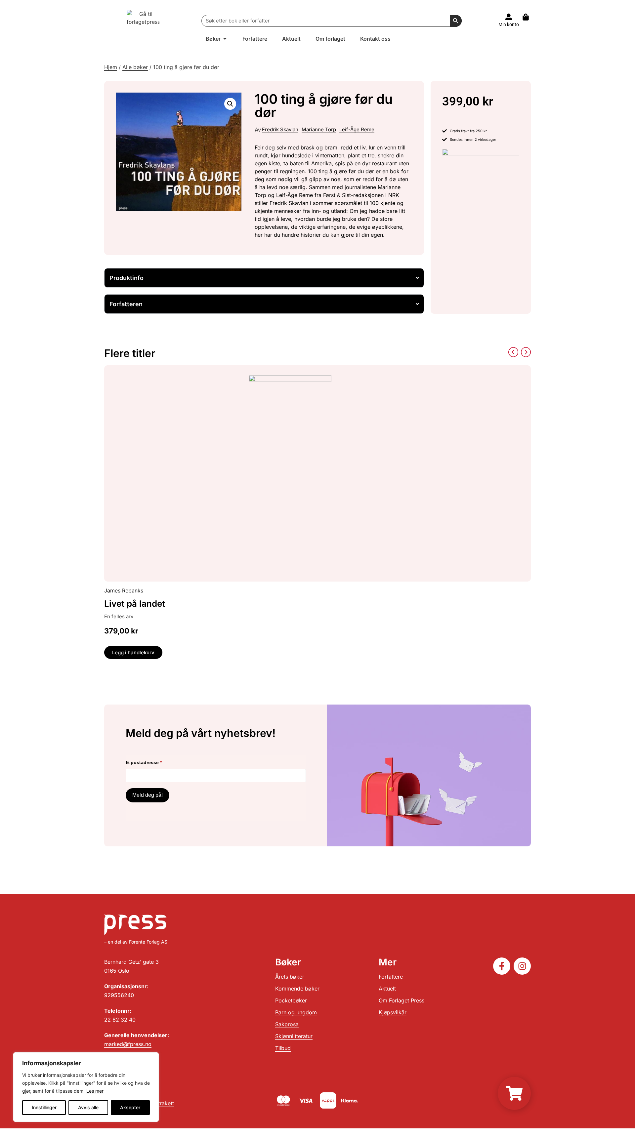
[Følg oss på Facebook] (501, 966)
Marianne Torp (319, 129)
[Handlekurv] (529, 17)
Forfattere (391, 976)
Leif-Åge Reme (356, 129)
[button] (230, 104)
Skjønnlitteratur (294, 1036)
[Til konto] (508, 17)
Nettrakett (161, 1103)
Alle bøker (135, 67)
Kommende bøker (297, 988)
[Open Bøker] (225, 39)
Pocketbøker (291, 1000)
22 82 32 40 (120, 1019)
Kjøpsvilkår (392, 1012)
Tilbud (283, 1048)
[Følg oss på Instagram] (522, 966)
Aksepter (130, 1107)
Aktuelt (387, 988)
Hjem (110, 67)
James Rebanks (123, 590)
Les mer (95, 1091)
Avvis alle (88, 1107)
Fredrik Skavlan (280, 129)
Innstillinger (44, 1107)
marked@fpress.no (127, 1044)
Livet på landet (134, 603)
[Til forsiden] (143, 20)
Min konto (508, 24)
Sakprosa (287, 1024)
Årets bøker (289, 976)
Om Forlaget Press (401, 1000)
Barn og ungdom (296, 1012)
